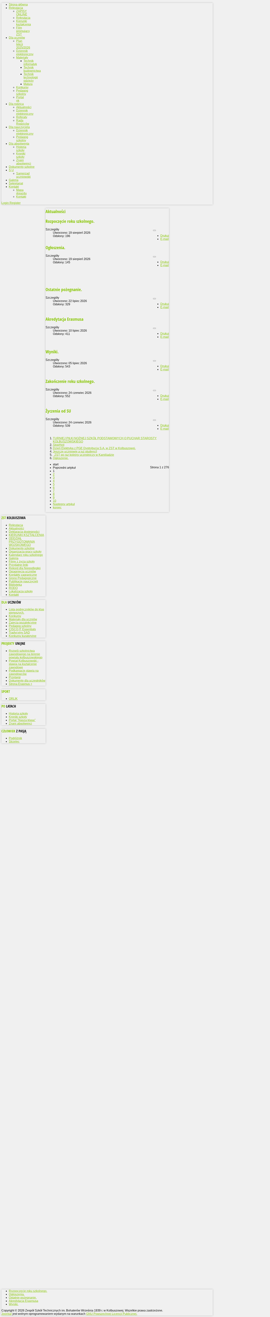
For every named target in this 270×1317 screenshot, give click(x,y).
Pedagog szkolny (22, 92)
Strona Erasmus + (20, 683)
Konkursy (22, 87)
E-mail (164, 239)
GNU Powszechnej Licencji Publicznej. (111, 1313)
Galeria (13, 558)
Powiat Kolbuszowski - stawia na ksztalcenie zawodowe (23, 664)
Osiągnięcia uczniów (22, 571)
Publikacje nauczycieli (23, 581)
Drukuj (164, 235)
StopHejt (58, 444)
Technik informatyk (30, 62)
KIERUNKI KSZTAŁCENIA (26, 535)
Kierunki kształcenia (23, 23)
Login (5, 202)
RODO (13, 588)
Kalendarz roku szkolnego (26, 554)
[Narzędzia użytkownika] (154, 230)
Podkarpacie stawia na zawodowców (24, 672)
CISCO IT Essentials (22, 629)
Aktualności (23, 107)
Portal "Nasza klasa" (22, 720)
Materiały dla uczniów (23, 619)
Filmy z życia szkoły (22, 561)
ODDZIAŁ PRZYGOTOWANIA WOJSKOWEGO (22, 542)
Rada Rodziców (22, 122)
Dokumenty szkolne (22, 548)
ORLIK (13, 698)
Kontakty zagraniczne (23, 574)
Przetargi (15, 677)
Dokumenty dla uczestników (27, 680)
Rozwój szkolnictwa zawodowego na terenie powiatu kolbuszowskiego (25, 654)
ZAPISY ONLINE (21, 13)
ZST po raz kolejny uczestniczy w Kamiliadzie (83, 454)
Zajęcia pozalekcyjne (23, 622)
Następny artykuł (64, 504)
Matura (28, 84)
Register (15, 202)
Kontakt (21, 196)
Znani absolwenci (23, 162)
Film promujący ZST (23, 31)
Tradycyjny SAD (19, 632)
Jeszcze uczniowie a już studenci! (75, 451)
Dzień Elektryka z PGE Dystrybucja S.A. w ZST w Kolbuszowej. (94, 448)
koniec (57, 507)
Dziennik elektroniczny (24, 52)
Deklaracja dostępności (24, 531)
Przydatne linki (18, 564)
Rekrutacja (23, 17)
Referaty (21, 117)
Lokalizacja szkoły (21, 591)
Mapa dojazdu (21, 191)
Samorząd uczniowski (23, 175)
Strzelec (14, 741)
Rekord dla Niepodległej (25, 568)
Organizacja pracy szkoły (25, 551)
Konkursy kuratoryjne (22, 635)
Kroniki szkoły (20, 155)
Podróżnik (15, 738)
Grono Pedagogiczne (23, 578)
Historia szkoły (21, 148)
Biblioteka (15, 584)
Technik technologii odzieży (31, 77)
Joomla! (6, 1313)
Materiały (22, 57)
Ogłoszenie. (61, 458)
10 (54, 500)
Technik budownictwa (32, 69)
